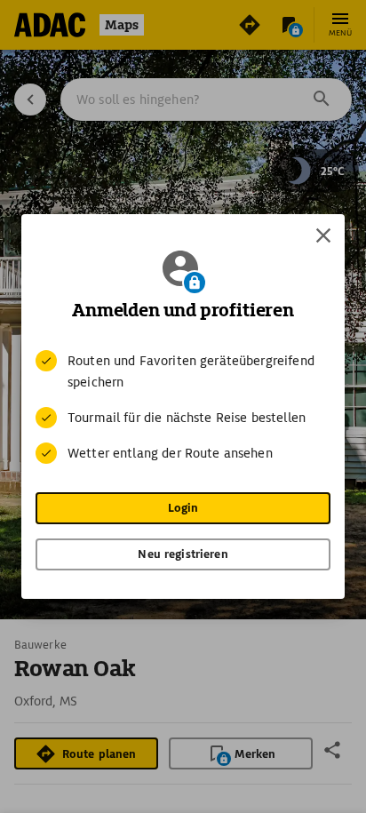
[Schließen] (323, 235)
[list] (183, 407)
